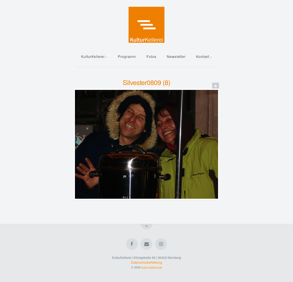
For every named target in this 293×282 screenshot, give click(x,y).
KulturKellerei (93, 56)
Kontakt (202, 56)
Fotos (151, 56)
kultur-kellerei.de (151, 267)
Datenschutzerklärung (146, 262)
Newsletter (176, 56)
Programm (127, 56)
